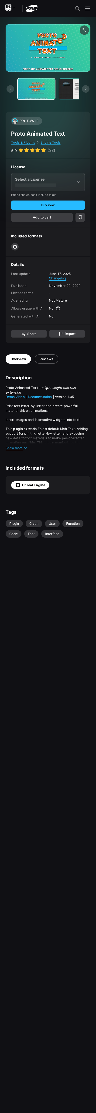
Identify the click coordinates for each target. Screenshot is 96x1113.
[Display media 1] (77, 88)
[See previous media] (10, 89)
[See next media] (85, 89)
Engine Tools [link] (50, 142)
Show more (14, 448)
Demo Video (15, 397)
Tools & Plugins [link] (23, 142)
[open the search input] (77, 8)
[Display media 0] (36, 88)
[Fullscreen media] (84, 30)
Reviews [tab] (46, 359)
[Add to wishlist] (80, 217)
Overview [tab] (18, 359)
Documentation (40, 397)
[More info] (58, 308)
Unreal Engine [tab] (33, 485)
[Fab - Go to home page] (32, 8)
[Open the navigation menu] (87, 8)
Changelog (57, 278)
